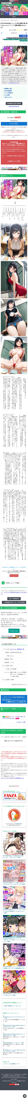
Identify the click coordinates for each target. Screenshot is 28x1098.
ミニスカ (16, 39)
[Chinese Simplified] (16, 1)
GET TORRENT (14, 598)
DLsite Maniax (2, 13)
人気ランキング (8, 97)
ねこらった (21, 38)
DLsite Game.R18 (21, 13)
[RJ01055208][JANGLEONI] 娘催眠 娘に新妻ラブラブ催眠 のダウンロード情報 (14, 1026)
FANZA (7, 12)
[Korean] (12, 1)
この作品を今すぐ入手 (13, 82)
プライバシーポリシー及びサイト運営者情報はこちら (12, 778)
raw (16, 167)
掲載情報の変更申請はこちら (19, 684)
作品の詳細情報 (8, 90)
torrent (3, 167)
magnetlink (10, 167)
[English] (14, 1)
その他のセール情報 (21, 722)
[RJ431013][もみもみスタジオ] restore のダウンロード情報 (14, 1017)
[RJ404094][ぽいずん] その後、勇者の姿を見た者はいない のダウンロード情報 (14, 1051)
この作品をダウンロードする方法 (14, 602)
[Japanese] (10, 1)
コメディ (6, 39)
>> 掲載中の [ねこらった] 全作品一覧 (16, 701)
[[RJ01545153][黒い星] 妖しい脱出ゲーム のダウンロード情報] (23, 33)
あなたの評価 (12, 30)
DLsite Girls (11, 13)
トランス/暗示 (11, 39)
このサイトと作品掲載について (11, 1063)
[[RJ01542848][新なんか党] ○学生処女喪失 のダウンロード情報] (5, 33)
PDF (17, 38)
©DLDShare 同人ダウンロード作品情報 (11, 1081)
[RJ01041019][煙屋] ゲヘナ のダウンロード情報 (13, 1042)
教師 (21, 40)
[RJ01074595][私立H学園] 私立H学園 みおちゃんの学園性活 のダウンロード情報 (14, 1035)
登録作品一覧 (20, 649)
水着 (23, 40)
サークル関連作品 (8, 92)
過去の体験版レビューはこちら (12, 1005)
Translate (24, 3)
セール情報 (7, 95)
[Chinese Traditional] (17, 1)
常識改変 (25, 39)
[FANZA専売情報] (14, 797)
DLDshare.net (5, 20)
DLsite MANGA (16, 13)
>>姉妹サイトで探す (14, 161)
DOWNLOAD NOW (14, 103)
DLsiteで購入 (14, 124)
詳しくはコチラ (14, 575)
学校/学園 (21, 39)
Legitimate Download (14, 106)
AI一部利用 (15, 20)
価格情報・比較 (8, 88)
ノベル (26, 38)
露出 (26, 40)
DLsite (14, 38)
